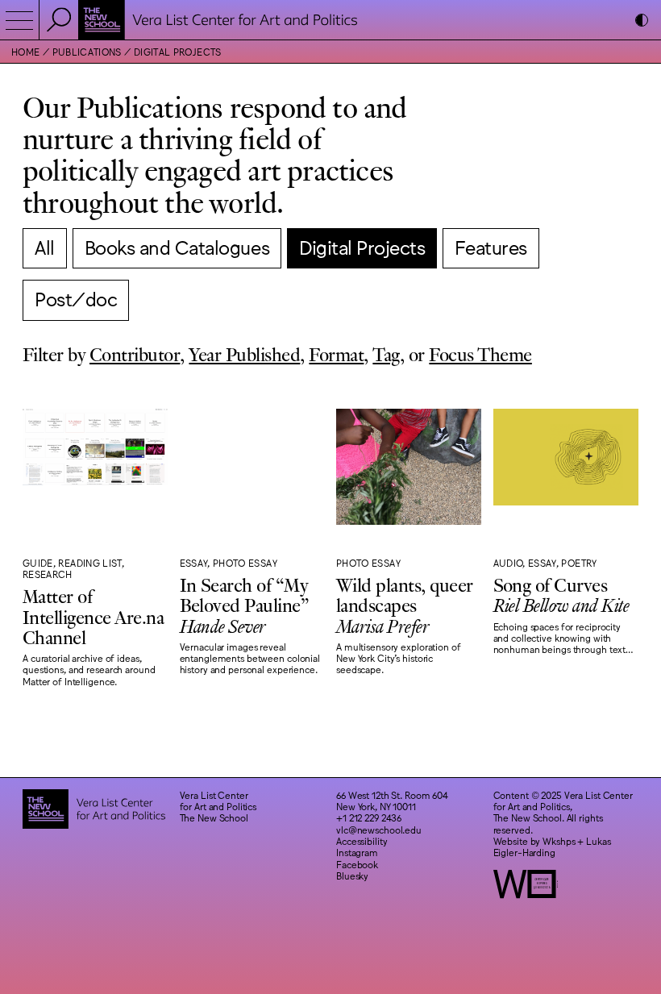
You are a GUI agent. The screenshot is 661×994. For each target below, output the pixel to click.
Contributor (134, 353)
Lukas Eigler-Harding (552, 846)
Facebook (357, 864)
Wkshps (559, 840)
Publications (86, 51)
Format (336, 353)
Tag (386, 353)
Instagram (357, 852)
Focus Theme (480, 353)
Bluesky (352, 875)
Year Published (244, 353)
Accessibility (361, 840)
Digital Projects (178, 51)
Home (25, 51)
